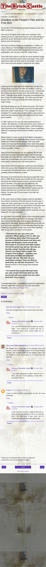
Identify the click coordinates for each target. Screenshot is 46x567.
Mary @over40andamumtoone (17, 345)
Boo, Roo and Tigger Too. (19, 288)
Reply (8, 313)
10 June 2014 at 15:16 (32, 307)
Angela (8, 390)
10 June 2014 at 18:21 (36, 345)
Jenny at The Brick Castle (21, 321)
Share (4, 297)
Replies (11, 317)
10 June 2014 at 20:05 (19, 390)
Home (23, 467)
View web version (23, 471)
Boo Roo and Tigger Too (15, 307)
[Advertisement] (23, 484)
